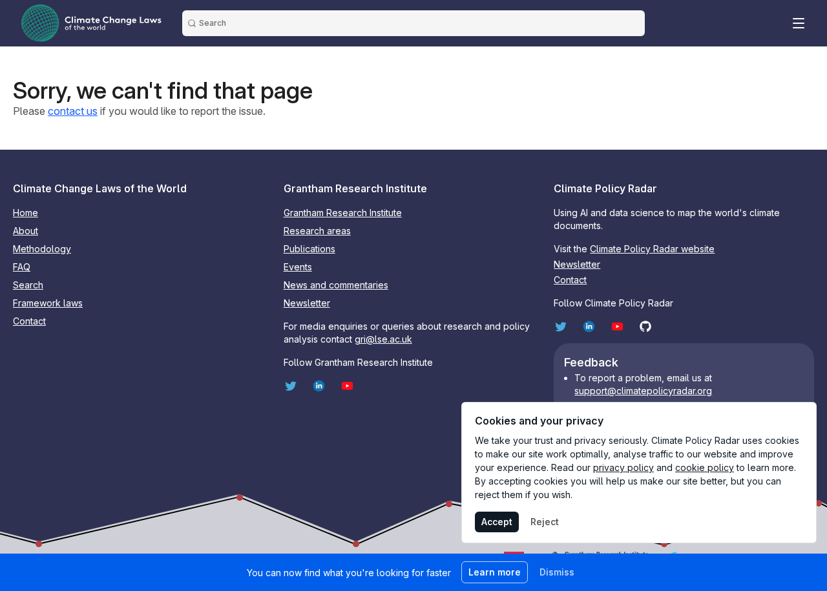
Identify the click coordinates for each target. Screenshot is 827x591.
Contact (29, 321)
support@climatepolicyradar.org (643, 390)
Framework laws (48, 302)
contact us (73, 111)
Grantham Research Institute (343, 212)
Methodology (42, 248)
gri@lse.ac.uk (383, 339)
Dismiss (556, 571)
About (25, 230)
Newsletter (307, 302)
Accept (496, 521)
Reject (544, 521)
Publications (309, 248)
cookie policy (704, 467)
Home (25, 212)
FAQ (21, 266)
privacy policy (623, 467)
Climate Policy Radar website (652, 248)
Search (28, 284)
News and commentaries (336, 284)
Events (298, 266)
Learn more (494, 571)
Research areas (317, 230)
